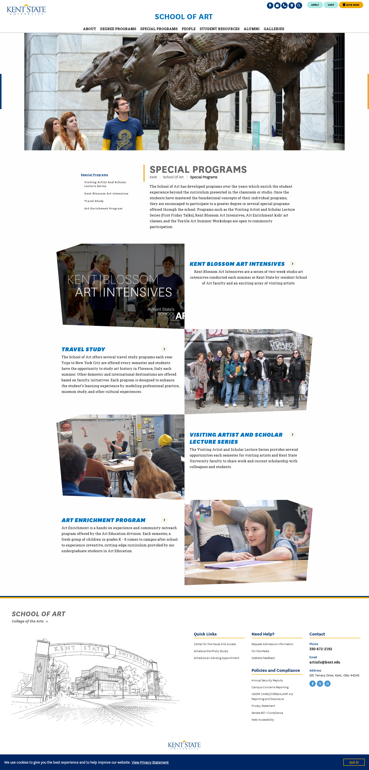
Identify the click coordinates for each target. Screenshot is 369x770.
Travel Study (94, 201)
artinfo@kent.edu (324, 662)
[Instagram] (327, 683)
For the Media (260, 650)
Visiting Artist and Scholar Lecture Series (105, 184)
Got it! (354, 762)
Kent (153, 176)
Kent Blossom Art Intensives (106, 193)
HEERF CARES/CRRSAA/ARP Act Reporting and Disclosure (272, 696)
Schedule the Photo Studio (211, 650)
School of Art (184, 16)
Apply (315, 4)
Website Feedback (263, 657)
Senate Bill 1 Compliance (267, 712)
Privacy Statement (263, 705)
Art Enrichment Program (103, 208)
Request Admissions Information (272, 643)
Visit (331, 4)
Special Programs (94, 174)
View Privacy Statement (150, 762)
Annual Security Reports (267, 680)
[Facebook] (312, 683)
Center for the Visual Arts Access (215, 643)
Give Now (352, 4)
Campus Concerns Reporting (270, 687)
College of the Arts (28, 621)
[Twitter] (320, 683)
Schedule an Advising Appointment (216, 657)
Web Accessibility (263, 719)
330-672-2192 (320, 649)
